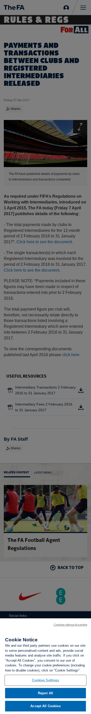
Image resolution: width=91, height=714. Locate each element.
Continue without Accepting (70, 624)
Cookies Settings (45, 680)
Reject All (45, 693)
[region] (45, 666)
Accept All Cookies (45, 706)
